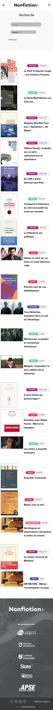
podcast (41, 253)
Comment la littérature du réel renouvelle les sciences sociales (36, 208)
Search (49, 5)
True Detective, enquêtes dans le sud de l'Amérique (36, 316)
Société (33, 253)
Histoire (32, 93)
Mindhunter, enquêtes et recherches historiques (36, 343)
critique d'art (43, 118)
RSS (20, 701)
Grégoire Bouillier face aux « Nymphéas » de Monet (36, 127)
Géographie (33, 307)
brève (42, 579)
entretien (42, 415)
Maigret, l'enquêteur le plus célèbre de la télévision (36, 370)
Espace (34, 579)
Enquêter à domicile (35, 477)
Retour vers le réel (34, 504)
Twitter (16, 701)
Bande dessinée (33, 523)
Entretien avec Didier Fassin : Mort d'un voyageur (35, 424)
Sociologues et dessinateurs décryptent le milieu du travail (37, 532)
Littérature (32, 66)
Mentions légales (42, 701)
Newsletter (24, 701)
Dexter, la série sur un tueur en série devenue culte (37, 262)
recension (42, 66)
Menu (3, 5)
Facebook (11, 701)
